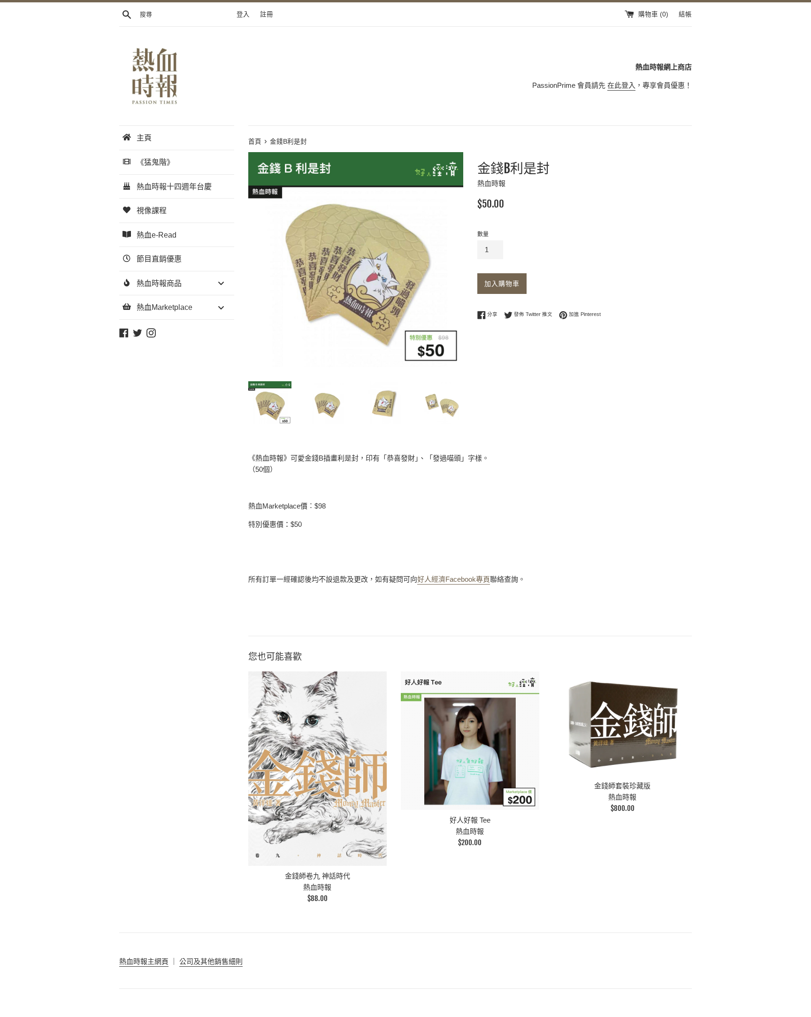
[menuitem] (176, 138)
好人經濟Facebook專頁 (453, 579)
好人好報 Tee (470, 820)
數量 (483, 234)
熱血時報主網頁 (143, 961)
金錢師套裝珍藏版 (622, 786)
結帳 (685, 14)
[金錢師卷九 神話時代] (317, 768)
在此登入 (621, 85)
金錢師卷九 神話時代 (317, 876)
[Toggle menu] (221, 283)
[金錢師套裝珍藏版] (622, 723)
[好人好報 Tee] (470, 740)
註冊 (266, 14)
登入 (243, 14)
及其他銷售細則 (218, 961)
